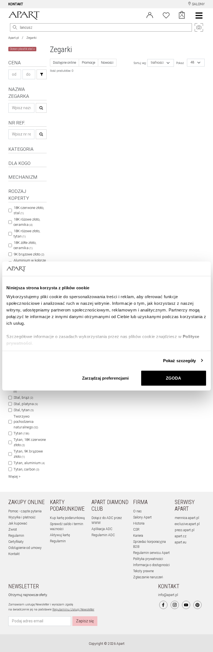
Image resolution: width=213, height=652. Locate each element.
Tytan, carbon (26, 469)
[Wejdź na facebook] (163, 605)
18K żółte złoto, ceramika (25, 245)
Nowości (107, 63)
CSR (136, 529)
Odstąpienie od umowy (25, 548)
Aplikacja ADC (102, 529)
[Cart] (182, 15)
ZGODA (173, 378)
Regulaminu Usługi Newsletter (73, 609)
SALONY (198, 4)
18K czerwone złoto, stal (29, 210)
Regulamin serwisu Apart (151, 553)
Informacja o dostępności (151, 565)
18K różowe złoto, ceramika (27, 222)
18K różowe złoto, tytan (27, 234)
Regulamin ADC (103, 535)
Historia (138, 523)
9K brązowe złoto (29, 254)
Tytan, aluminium (29, 463)
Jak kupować (17, 523)
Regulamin (16, 536)
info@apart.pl (168, 595)
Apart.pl (13, 38)
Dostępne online (64, 63)
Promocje (88, 63)
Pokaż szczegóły (179, 360)
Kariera (138, 536)
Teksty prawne (143, 571)
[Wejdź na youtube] (186, 605)
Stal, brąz (23, 397)
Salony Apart (142, 517)
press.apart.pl (184, 530)
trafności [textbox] (157, 63)
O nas (137, 511)
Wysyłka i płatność (22, 517)
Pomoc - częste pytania (25, 511)
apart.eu (180, 542)
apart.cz (180, 536)
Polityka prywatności (148, 559)
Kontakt (14, 554)
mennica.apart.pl (187, 518)
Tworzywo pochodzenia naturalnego (26, 421)
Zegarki (31, 38)
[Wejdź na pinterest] (197, 605)
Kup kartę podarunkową (67, 518)
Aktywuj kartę (60, 535)
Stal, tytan (24, 410)
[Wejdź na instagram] (175, 605)
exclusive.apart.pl (187, 524)
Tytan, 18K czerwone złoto (30, 442)
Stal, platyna (26, 404)
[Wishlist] (166, 14)
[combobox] (160, 63)
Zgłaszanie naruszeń (148, 577)
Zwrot (12, 529)
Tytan (21, 433)
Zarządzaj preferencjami (105, 378)
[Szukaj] (42, 74)
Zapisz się (85, 621)
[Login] (149, 14)
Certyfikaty (16, 542)
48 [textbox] (192, 62)
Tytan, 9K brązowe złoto (28, 454)
